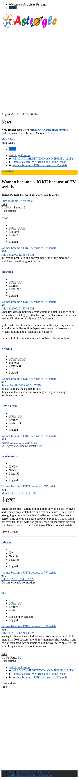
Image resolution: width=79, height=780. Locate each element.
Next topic (26, 200)
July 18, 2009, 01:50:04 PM (17, 308)
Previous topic (9, 200)
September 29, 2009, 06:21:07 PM (21, 385)
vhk (3, 593)
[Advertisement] (39, 73)
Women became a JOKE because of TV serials (28, 248)
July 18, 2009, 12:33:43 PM (17, 254)
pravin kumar (10, 456)
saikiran (6, 542)
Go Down (7, 207)
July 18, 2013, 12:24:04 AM (17, 632)
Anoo (4, 218)
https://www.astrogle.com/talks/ (49, 129)
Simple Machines (42, 775)
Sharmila (7, 271)
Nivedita (6, 348)
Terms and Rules (26, 772)
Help (12, 772)
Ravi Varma (9, 405)
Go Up (5, 657)
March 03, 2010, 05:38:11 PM (19, 493)
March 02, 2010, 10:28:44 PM (19, 442)
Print (4, 204)
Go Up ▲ (44, 772)
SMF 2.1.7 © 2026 (20, 775)
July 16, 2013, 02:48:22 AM (17, 579)
